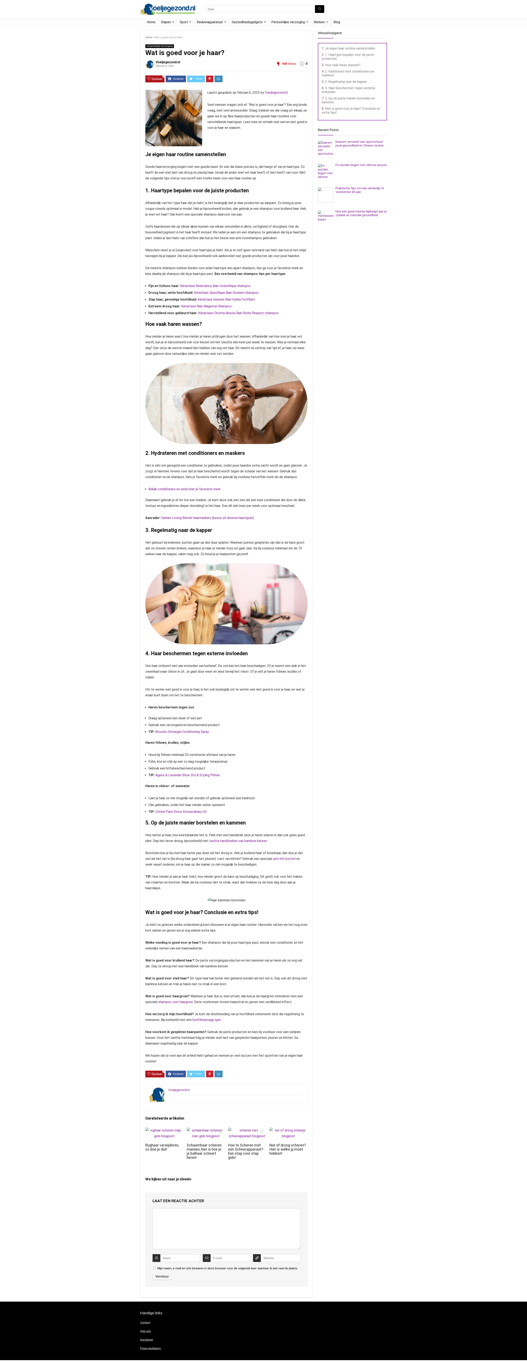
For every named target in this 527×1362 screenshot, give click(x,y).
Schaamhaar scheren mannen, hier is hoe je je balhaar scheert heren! (204, 1151)
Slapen (166, 22)
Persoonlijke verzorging (288, 22)
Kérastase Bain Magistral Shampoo (206, 306)
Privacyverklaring (150, 1348)
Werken (319, 22)
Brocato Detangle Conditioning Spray (182, 732)
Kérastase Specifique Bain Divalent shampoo (226, 293)
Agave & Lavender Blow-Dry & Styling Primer (187, 775)
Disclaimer (146, 1339)
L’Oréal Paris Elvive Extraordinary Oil (180, 812)
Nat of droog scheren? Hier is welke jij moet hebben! (287, 1149)
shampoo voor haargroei (175, 1002)
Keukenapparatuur (210, 22)
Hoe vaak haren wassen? (342, 65)
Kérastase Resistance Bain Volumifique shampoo (215, 286)
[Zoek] (319, 9)
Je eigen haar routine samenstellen (350, 48)
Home (151, 22)
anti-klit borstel (284, 859)
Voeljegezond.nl (168, 62)
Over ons (145, 1331)
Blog (336, 22)
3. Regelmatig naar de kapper (346, 82)
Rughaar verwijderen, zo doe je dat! (162, 1147)
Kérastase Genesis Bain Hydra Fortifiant (226, 299)
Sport (184, 22)
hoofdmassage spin (206, 1020)
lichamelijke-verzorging (160, 46)
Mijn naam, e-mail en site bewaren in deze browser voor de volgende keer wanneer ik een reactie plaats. (227, 1268)
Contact (145, 1322)
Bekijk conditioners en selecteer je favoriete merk (184, 489)
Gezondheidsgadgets (247, 22)
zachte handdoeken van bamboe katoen (238, 841)
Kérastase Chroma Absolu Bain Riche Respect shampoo (238, 313)
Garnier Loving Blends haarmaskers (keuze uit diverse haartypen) (207, 518)
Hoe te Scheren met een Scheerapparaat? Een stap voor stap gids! (245, 1151)
